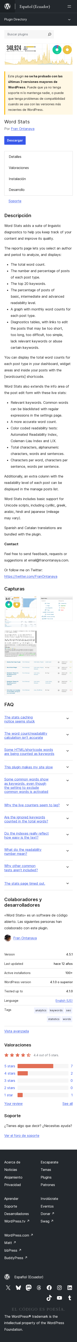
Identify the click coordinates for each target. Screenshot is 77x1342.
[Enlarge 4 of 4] (67, 666)
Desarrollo (17, 190)
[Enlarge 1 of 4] (31, 602)
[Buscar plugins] (49, 34)
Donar (48, 1214)
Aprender (11, 1198)
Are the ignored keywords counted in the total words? (26, 819)
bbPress (13, 1250)
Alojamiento (13, 1177)
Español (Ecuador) (28, 1277)
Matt (10, 1243)
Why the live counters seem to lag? (32, 805)
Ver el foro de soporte (21, 1135)
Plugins (46, 1177)
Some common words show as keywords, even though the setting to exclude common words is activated (26, 785)
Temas (46, 1169)
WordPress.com (18, 1235)
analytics (40, 1010)
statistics (53, 1019)
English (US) (64, 1000)
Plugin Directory (15, 19)
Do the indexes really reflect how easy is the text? (26, 835)
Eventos (47, 1206)
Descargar (15, 140)
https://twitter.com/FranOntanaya (30, 576)
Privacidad (12, 1185)
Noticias (10, 1169)
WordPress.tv (17, 1221)
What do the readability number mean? (22, 852)
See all (67, 1103)
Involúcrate (49, 1198)
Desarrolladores (16, 1214)
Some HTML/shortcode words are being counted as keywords (29, 752)
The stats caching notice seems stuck (19, 719)
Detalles (15, 156)
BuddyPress (16, 1258)
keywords (56, 1010)
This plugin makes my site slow (28, 767)
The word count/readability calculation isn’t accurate (25, 736)
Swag (47, 1221)
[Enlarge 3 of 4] (31, 636)
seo (68, 1010)
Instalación (17, 179)
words (67, 1019)
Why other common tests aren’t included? (21, 868)
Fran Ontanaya (22, 129)
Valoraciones (19, 168)
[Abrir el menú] (70, 6)
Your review (13, 1103)
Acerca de (12, 1162)
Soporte (15, 201)
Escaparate (49, 1162)
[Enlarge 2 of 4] (67, 602)
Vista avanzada (16, 1031)
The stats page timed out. (24, 884)
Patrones (48, 1185)
